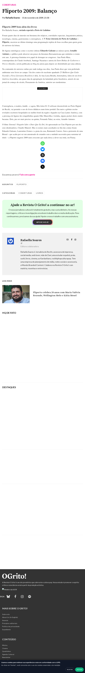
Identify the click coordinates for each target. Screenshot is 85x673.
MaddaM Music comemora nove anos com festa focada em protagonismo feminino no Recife (56, 441)
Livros (21, 91)
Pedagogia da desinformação (13, 375)
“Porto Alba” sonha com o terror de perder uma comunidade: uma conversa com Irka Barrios (49, 96)
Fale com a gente (27, 174)
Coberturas (9, 5)
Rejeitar (70, 669)
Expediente (6, 629)
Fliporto (22, 184)
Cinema (5, 648)
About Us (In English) (10, 617)
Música (4, 645)
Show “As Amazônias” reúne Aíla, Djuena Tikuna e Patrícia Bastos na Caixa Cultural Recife (56, 429)
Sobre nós (6, 614)
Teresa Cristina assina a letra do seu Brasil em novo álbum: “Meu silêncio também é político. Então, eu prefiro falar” (56, 396)
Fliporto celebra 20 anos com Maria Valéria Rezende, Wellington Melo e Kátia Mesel (56, 294)
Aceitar (79, 669)
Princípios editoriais (9, 623)
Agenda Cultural (8, 654)
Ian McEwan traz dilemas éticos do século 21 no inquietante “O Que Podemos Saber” (57, 418)
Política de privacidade (10, 626)
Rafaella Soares (13, 17)
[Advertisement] (42, 465)
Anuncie (5, 620)
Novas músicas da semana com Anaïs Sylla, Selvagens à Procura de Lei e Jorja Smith (56, 408)
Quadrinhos (6, 651)
